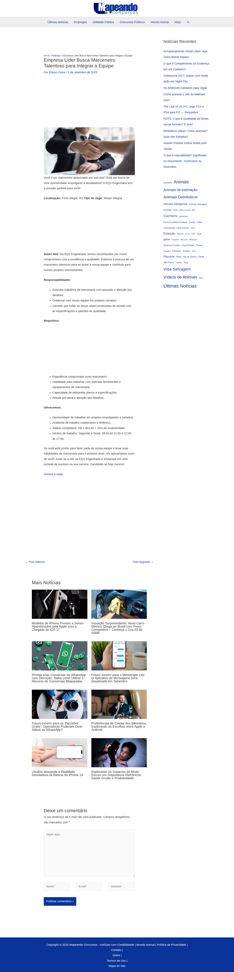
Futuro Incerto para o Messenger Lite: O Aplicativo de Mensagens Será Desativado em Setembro (118, 678)
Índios (201, 278)
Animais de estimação (180, 190)
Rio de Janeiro (190, 257)
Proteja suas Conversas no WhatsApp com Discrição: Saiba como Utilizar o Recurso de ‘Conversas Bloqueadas (59, 678)
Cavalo (192, 222)
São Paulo (168, 262)
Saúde (201, 257)
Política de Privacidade (171, 944)
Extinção (169, 233)
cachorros (183, 216)
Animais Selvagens (198, 204)
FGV (193, 234)
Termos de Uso (116, 960)
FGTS (187, 234)
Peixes (199, 245)
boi (193, 210)
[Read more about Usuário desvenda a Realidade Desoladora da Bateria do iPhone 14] (59, 752)
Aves (175, 210)
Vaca (186, 262)
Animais (181, 181)
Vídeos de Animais (180, 277)
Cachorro (170, 216)
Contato (116, 950)
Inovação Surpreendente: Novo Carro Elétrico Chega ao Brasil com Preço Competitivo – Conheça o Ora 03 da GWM (117, 628)
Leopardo (175, 240)
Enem (193, 228)
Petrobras (176, 251)
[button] (188, 22)
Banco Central (185, 210)
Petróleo (186, 251)
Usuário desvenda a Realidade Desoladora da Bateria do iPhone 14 (57, 773)
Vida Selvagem (177, 269)
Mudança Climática (171, 245)
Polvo (194, 251)
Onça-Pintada (188, 245)
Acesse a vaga (53, 474)
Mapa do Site (117, 966)
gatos (166, 239)
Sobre (116, 955)
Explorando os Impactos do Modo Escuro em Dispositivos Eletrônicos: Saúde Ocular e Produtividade (116, 775)
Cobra (199, 222)
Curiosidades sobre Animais (176, 228)
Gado (199, 234)
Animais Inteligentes (175, 204)
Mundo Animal (160, 22)
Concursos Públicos (132, 22)
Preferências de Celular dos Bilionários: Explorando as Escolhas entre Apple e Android (119, 726)
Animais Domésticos (180, 197)
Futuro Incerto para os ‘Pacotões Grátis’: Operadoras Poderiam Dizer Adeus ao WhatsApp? (57, 726)
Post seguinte (143, 562)
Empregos (80, 22)
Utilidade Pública (103, 22)
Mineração (193, 240)
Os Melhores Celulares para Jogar (185, 88)
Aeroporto (167, 183)
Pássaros (169, 256)
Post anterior (35, 562)
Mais (178, 22)
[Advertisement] (89, 103)
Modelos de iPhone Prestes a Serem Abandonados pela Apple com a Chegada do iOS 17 (58, 626)
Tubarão (178, 263)
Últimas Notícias (57, 22)
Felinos (180, 234)
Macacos (184, 240)
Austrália (167, 210)
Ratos (179, 257)
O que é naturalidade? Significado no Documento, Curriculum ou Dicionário (185, 161)
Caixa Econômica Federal (175, 222)
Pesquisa (167, 251)
